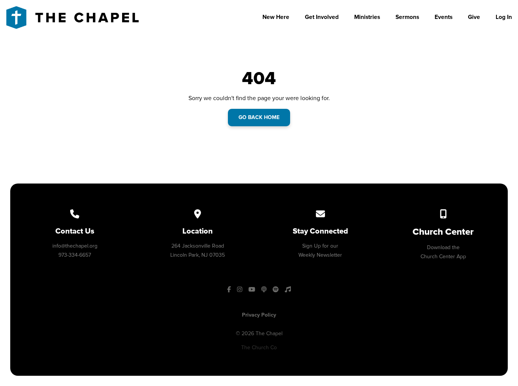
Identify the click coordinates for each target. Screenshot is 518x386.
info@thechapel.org (74, 246)
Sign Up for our (320, 246)
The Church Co (259, 347)
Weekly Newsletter (320, 255)
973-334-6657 (74, 255)
